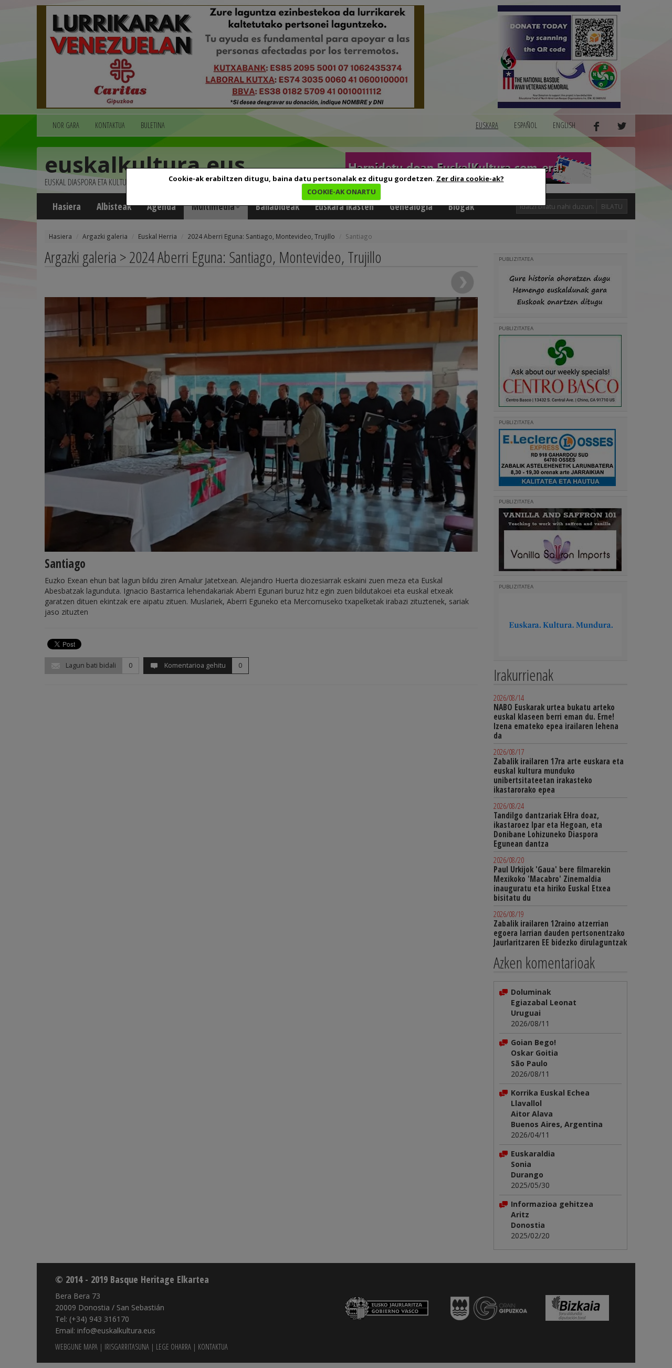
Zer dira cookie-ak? (470, 178)
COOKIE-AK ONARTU (341, 191)
